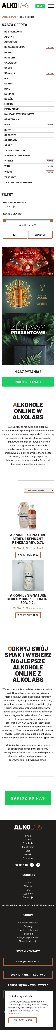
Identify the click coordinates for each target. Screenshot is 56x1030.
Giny (28, 890)
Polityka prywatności (28, 937)
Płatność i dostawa (28, 922)
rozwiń (50, 47)
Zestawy (28, 893)
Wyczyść (40, 235)
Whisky (28, 886)
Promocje (28, 897)
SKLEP (40, 6)
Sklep (28, 839)
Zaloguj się (28, 858)
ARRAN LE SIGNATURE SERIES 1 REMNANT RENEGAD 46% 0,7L (28, 538)
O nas (28, 835)
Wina (28, 882)
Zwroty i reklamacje (28, 930)
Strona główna (9, 16)
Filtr (15, 235)
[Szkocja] (4, 206)
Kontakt (28, 854)
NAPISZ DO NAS (28, 382)
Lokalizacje (28, 847)
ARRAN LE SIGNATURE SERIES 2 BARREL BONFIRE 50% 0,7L (28, 598)
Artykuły (28, 926)
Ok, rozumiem (23, 1020)
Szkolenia (28, 843)
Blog (28, 850)
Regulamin (28, 933)
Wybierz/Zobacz (28, 555)
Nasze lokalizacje (28, 941)
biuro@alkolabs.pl (28, 961)
